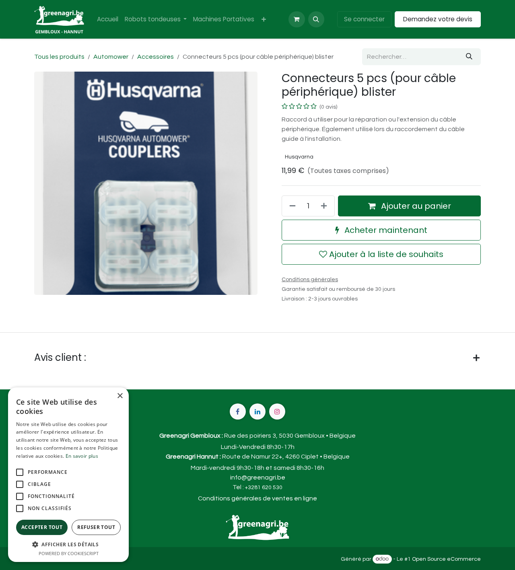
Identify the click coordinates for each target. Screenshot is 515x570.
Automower (110, 57)
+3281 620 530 (263, 487)
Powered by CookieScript (69, 553)
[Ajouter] (325, 206)
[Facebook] (238, 411)
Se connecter (364, 19)
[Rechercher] (469, 56)
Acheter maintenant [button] (384, 230)
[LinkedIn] (257, 411)
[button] (316, 19)
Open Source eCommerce (446, 559)
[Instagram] (277, 411)
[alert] (68, 474)
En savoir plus (82, 456)
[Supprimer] (291, 206)
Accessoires (155, 57)
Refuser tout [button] (96, 527)
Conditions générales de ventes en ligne (257, 498)
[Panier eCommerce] (296, 19)
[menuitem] (108, 19)
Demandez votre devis (437, 19)
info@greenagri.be (257, 477)
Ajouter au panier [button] (415, 206)
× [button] (120, 396)
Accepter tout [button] (41, 527)
